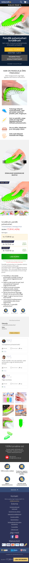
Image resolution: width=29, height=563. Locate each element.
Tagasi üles (13, 489)
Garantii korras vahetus (14, 511)
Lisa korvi (14, 256)
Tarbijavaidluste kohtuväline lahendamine (14, 523)
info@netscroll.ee (15, 457)
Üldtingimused (14, 529)
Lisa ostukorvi (21, 559)
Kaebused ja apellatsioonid (14, 514)
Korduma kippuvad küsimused (14, 508)
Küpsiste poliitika (14, 517)
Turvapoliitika (14, 527)
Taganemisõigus (14, 519)
